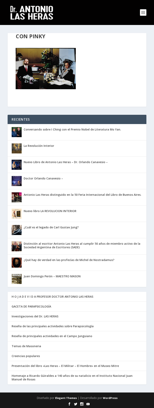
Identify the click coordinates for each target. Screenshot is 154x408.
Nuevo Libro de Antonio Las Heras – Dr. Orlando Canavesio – (66, 162)
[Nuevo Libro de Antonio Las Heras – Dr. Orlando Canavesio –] (17, 165)
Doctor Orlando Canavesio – (43, 178)
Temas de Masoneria (26, 346)
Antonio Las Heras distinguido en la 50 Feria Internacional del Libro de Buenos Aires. (82, 195)
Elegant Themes (66, 398)
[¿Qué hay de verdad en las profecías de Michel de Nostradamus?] (17, 263)
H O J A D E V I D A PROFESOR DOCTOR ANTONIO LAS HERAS (52, 296)
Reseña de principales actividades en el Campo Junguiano (52, 336)
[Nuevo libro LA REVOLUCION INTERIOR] (17, 214)
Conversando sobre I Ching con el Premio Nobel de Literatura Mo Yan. (72, 129)
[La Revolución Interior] (17, 148)
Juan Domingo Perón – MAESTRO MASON (52, 276)
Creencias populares (26, 356)
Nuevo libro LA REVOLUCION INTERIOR (50, 211)
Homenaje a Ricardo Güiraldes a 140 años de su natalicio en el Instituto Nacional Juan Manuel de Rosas (72, 377)
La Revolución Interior (39, 146)
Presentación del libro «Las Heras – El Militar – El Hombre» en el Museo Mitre (65, 366)
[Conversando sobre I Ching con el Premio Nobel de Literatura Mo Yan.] (17, 132)
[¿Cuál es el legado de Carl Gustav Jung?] (17, 230)
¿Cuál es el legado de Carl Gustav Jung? (51, 227)
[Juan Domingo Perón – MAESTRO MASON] (17, 279)
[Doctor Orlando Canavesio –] (17, 181)
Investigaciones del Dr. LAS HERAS (35, 316)
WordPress (110, 398)
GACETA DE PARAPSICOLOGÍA (31, 306)
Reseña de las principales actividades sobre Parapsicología (53, 326)
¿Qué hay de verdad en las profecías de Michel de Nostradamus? (69, 260)
